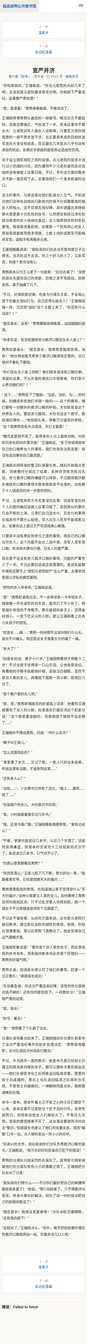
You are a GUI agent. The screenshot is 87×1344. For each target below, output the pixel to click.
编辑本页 (71, 76)
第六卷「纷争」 (20, 76)
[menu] (81, 6)
